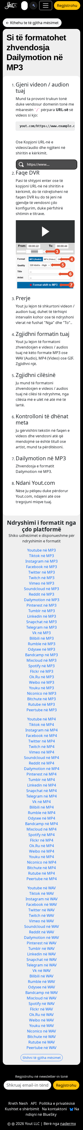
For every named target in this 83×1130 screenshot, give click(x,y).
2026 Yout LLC (27, 1123)
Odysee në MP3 (41, 649)
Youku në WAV (41, 1025)
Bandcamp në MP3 (41, 654)
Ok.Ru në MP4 (41, 845)
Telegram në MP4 (41, 796)
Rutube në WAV (41, 1042)
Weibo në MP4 (41, 851)
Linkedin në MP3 (41, 616)
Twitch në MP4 (41, 746)
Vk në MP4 (41, 801)
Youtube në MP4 (41, 719)
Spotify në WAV (42, 1003)
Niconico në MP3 (41, 693)
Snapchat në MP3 (41, 621)
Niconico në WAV (41, 1031)
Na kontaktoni (54, 1108)
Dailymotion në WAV (41, 937)
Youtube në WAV (41, 887)
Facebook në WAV (41, 904)
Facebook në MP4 (41, 735)
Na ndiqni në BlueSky (52, 1111)
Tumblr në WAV (41, 948)
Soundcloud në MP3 (41, 588)
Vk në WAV (42, 970)
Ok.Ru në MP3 (41, 676)
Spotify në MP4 (41, 834)
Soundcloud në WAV (41, 926)
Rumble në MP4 (41, 812)
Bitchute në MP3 (41, 698)
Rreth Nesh (18, 1103)
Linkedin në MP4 (41, 785)
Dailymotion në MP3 (41, 599)
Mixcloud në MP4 (41, 829)
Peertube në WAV (41, 1047)
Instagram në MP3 (41, 561)
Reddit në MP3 (41, 594)
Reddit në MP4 (41, 763)
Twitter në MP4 (41, 741)
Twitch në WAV (41, 915)
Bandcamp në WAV (41, 992)
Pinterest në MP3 (41, 605)
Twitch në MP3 (41, 577)
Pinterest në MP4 (41, 774)
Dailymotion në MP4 (41, 768)
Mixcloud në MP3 (41, 660)
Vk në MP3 (41, 632)
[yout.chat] (33, 5)
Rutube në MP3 (41, 704)
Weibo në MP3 (41, 682)
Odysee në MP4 (41, 818)
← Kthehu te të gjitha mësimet (32, 22)
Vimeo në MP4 (41, 752)
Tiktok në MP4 (41, 724)
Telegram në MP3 (41, 627)
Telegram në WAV (42, 965)
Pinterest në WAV (41, 943)
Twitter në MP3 (41, 572)
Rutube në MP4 (41, 873)
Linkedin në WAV (41, 954)
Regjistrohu (67, 5)
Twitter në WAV (41, 909)
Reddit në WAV (41, 932)
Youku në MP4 (41, 856)
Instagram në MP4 (41, 730)
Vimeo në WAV (41, 921)
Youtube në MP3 (41, 550)
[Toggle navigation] (45, 5)
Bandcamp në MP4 (41, 823)
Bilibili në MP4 (42, 807)
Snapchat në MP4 (41, 790)
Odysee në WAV (41, 987)
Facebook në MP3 (41, 566)
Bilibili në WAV (41, 976)
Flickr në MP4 (41, 840)
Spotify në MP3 (41, 665)
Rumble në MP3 (41, 643)
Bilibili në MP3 (42, 638)
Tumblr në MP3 (41, 610)
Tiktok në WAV (41, 893)
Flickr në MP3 (41, 671)
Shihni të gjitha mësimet (42, 1057)
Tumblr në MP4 (41, 779)
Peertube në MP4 (42, 878)
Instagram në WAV (42, 898)
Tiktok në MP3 (41, 555)
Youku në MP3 (41, 687)
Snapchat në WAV (42, 959)
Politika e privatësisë (57, 1103)
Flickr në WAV (41, 1009)
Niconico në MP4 (41, 862)
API (33, 1103)
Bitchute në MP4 (41, 867)
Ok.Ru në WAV (41, 1014)
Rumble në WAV (41, 981)
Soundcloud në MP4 (41, 757)
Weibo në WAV (41, 1020)
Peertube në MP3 (42, 709)
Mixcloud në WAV (41, 998)
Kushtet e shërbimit (22, 1108)
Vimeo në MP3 (41, 583)
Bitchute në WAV (41, 1036)
